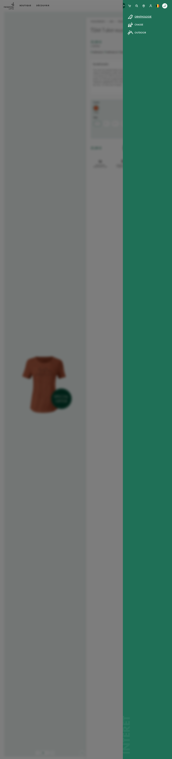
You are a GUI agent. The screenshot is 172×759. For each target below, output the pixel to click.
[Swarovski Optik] (9, 6)
